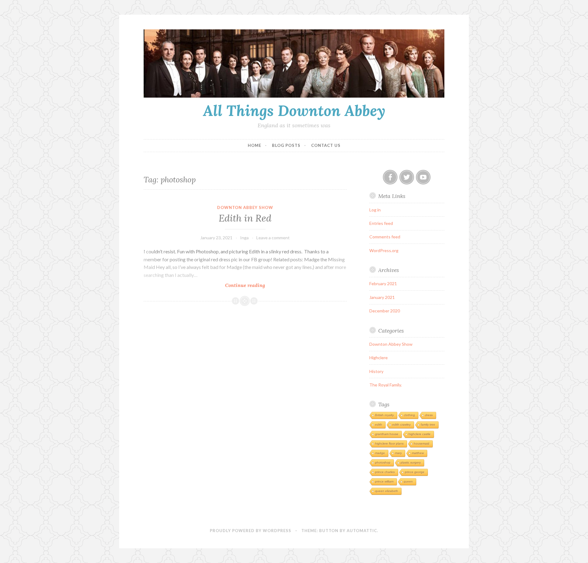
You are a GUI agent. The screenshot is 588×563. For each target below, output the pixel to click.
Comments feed (384, 236)
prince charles (385, 472)
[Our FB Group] (390, 177)
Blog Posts (286, 145)
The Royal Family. (385, 384)
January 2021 (382, 297)
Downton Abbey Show (245, 207)
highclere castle (420, 434)
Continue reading (251, 285)
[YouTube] (423, 177)
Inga (244, 237)
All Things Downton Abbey (294, 110)
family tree (428, 424)
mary (398, 453)
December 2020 (384, 310)
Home (254, 145)
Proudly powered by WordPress (250, 530)
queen (408, 481)
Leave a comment (273, 237)
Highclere (378, 357)
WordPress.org (383, 250)
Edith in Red (245, 218)
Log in (375, 209)
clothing (409, 415)
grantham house (386, 434)
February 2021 (383, 283)
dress (429, 415)
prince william (384, 481)
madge (380, 453)
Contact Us (326, 145)
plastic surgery (411, 462)
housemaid (421, 443)
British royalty (384, 415)
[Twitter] (406, 177)
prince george (414, 472)
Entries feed (381, 223)
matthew (418, 453)
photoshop (382, 462)
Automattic (362, 530)
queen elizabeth (386, 491)
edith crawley (401, 424)
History (376, 371)
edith (378, 424)
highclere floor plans (389, 443)
